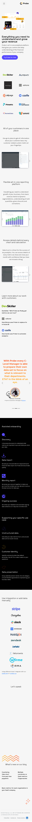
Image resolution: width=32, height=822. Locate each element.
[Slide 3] (19, 409)
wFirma (16, 660)
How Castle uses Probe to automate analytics (14, 335)
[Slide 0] (13, 168)
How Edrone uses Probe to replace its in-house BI (14, 324)
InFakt (16, 647)
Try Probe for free (10, 57)
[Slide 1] (16, 168)
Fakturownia (16, 653)
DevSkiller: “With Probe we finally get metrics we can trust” (14, 312)
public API (5, 673)
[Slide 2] (19, 168)
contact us (13, 673)
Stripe (16, 609)
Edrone (23, 400)
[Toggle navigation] (4, 3)
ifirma (16, 666)
